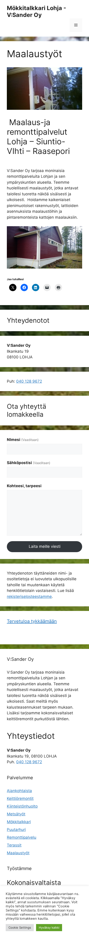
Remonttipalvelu (21, 837)
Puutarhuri (16, 829)
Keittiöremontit (20, 798)
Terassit (14, 845)
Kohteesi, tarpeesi (24, 486)
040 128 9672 (29, 381)
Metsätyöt (16, 814)
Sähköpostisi (28, 462)
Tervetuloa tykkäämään (32, 621)
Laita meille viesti (44, 546)
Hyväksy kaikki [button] (49, 927)
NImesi (23, 439)
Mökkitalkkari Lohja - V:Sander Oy (36, 11)
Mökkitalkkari (19, 822)
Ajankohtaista (19, 790)
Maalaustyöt (18, 853)
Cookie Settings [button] (19, 927)
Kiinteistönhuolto (22, 806)
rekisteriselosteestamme (29, 596)
